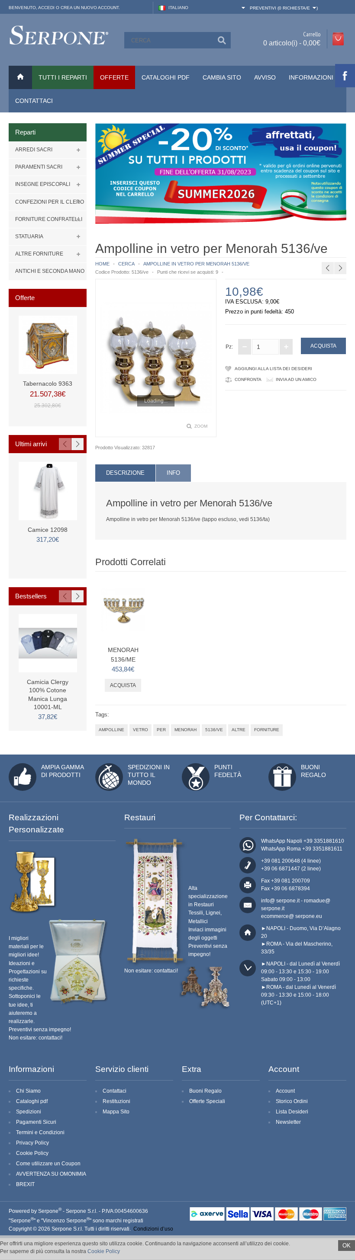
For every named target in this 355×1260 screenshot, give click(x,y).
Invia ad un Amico (296, 379)
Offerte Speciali (207, 1101)
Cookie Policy (32, 1153)
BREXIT (25, 1184)
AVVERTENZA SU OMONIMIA (51, 1174)
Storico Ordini (292, 1101)
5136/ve (214, 729)
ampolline (111, 729)
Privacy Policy (32, 1143)
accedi (46, 7)
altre (238, 729)
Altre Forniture (39, 254)
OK (346, 1245)
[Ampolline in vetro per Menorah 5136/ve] (156, 358)
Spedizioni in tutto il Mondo (149, 775)
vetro (140, 729)
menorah (185, 729)
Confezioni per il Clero (49, 202)
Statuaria (29, 236)
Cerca (126, 263)
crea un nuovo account (90, 7)
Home (102, 263)
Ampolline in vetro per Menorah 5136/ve (196, 263)
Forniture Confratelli (48, 219)
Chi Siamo (28, 1091)
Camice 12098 (48, 529)
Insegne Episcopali (42, 184)
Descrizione (125, 473)
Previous (65, 444)
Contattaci (34, 100)
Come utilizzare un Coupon (48, 1164)
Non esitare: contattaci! (35, 1038)
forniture (266, 729)
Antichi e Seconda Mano (49, 271)
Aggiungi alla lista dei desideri (273, 368)
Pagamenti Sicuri (36, 1122)
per (161, 729)
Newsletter (288, 1122)
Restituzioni (116, 1101)
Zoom (200, 426)
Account (285, 1091)
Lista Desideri (292, 1112)
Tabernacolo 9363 (47, 383)
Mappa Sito (116, 1112)
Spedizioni (28, 1112)
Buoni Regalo (205, 1091)
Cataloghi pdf (32, 1101)
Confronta (248, 379)
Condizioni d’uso (153, 1229)
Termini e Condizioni (40, 1132)
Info (173, 473)
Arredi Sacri (33, 150)
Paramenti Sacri (38, 167)
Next (77, 444)
